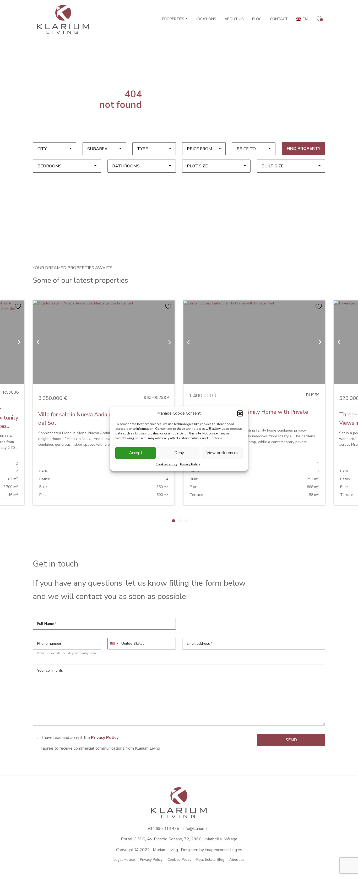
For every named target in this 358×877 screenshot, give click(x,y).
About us (234, 18)
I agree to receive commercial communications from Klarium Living (100, 748)
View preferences (222, 452)
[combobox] (54, 149)
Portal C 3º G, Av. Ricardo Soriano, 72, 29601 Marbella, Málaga (179, 839)
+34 (152, 828)
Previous (113, 520)
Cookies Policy (166, 464)
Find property (304, 148)
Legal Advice (124, 859)
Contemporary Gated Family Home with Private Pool (248, 416)
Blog (257, 18)
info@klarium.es (196, 828)
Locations (206, 18)
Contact (279, 18)
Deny (179, 452)
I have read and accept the (79, 737)
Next (245, 520)
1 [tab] (173, 520)
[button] (240, 413)
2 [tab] (179, 520)
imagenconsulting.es (223, 850)
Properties (173, 18)
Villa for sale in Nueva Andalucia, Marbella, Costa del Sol (99, 419)
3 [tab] (186, 520)
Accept (135, 452)
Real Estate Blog (210, 859)
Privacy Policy (190, 464)
